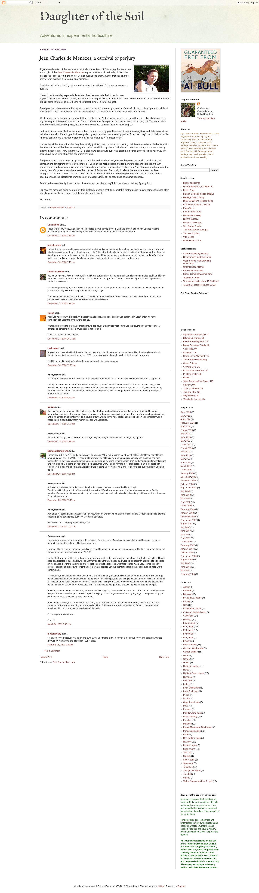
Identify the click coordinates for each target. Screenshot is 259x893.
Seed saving (189, 749)
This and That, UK (191, 392)
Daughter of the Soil (92, 17)
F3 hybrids (188, 634)
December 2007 (188, 516)
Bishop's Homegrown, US (195, 341)
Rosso (51, 313)
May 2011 (185, 441)
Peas (185, 706)
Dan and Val (53, 225)
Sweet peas (189, 760)
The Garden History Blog (195, 359)
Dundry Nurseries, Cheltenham (198, 186)
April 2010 (185, 462)
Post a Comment (52, 651)
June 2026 (186, 412)
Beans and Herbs (191, 183)
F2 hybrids (188, 630)
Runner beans (190, 745)
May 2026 (185, 416)
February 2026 (188, 423)
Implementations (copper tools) (198, 201)
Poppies (187, 720)
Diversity (187, 619)
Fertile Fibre (189, 190)
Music (186, 695)
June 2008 (186, 495)
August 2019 (187, 430)
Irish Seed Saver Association (197, 204)
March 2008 (186, 505)
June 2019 (186, 437)
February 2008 (188, 509)
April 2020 (185, 426)
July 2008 (185, 491)
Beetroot (187, 590)
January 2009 (187, 473)
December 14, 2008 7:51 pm (61, 424)
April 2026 (185, 419)
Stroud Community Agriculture (197, 274)
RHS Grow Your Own (193, 270)
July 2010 (185, 451)
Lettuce (186, 684)
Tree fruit (187, 774)
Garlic (186, 655)
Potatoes (187, 724)
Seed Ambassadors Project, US (198, 381)
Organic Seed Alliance (194, 267)
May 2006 (185, 570)
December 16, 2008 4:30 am (61, 474)
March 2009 (186, 469)
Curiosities (188, 616)
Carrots (186, 601)
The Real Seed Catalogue (195, 229)
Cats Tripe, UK (190, 349)
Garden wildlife (190, 652)
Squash (187, 756)
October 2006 (187, 552)
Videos (186, 778)
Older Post (164, 657)
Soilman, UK (189, 385)
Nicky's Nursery (190, 219)
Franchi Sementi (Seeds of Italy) (198, 194)
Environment (189, 623)
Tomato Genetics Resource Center (199, 285)
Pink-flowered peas (192, 713)
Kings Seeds (189, 208)
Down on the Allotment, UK (196, 356)
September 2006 (189, 556)
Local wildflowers (191, 688)
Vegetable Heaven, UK (194, 399)
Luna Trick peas (191, 691)
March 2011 (186, 444)
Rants (186, 734)
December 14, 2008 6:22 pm (61, 397)
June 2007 (186, 531)
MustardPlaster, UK (192, 374)
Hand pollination (191, 666)
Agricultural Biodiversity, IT (195, 334)
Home (105, 657)
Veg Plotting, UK (191, 395)
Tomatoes (188, 767)
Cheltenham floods (192, 608)
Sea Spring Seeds (192, 226)
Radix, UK (188, 377)
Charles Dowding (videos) (195, 253)
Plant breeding (190, 716)
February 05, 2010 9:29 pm (60, 645)
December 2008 (188, 477)
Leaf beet (187, 680)
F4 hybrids (188, 637)
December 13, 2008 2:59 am (61, 235)
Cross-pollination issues (194, 612)
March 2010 (186, 466)
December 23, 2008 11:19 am (62, 500)
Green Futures (190, 363)
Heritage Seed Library (193, 197)
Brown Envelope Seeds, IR (196, 345)
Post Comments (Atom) (64, 662)
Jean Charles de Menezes (70, 72)
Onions (186, 698)
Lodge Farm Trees (192, 212)
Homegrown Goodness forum (197, 257)
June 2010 (186, 455)
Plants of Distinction (192, 222)
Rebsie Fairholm (56, 271)
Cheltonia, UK (190, 352)
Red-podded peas (192, 738)
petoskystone (54, 245)
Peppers (187, 709)
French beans (189, 644)
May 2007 (185, 534)
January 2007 (187, 549)
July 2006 (185, 563)
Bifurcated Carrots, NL (193, 338)
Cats (185, 605)
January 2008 (187, 513)
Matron (51, 407)
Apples (186, 587)
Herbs (186, 670)
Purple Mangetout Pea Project (197, 727)
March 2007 (186, 541)
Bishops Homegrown (58, 451)
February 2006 (188, 574)
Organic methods (191, 702)
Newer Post (46, 657)
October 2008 (187, 484)
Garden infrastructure (193, 648)
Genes (186, 659)
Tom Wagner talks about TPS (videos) (201, 281)
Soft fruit (187, 752)
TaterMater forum (191, 277)
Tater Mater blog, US (193, 388)
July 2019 (185, 433)
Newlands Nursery (192, 215)
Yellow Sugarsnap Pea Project (197, 781)
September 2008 (189, 487)
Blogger (181, 886)
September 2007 (189, 520)
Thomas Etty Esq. (191, 233)
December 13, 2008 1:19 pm (61, 262)
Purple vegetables (192, 731)
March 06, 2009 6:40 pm (59, 624)
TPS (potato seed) (192, 770)
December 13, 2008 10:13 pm (62, 339)
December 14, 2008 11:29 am (62, 365)
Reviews (187, 742)
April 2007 (185, 538)
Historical (187, 677)
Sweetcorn (188, 763)
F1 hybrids (188, 626)
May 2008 (185, 498)
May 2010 (185, 459)
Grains (186, 662)
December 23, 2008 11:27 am (62, 526)
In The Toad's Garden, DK (195, 370)
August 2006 (187, 559)
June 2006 (186, 567)
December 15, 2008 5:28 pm (61, 441)
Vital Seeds (188, 237)
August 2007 (187, 523)
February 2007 (188, 545)
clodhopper (53, 348)
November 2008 (188, 480)
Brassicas (188, 594)
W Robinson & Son (192, 240)
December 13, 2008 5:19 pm (61, 303)
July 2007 (185, 527)
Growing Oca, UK (191, 367)
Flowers (187, 641)
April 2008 (185, 502)
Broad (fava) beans (192, 598)
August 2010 (187, 448)
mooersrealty (54, 634)
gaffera (161, 886)
